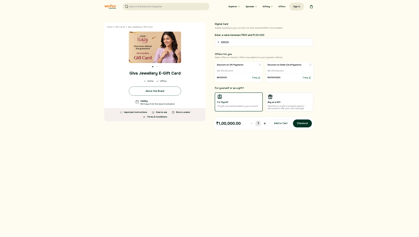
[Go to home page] (110, 6)
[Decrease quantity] (251, 123)
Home (109, 27)
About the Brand (155, 91)
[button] (152, 66)
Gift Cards (120, 27)
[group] (239, 72)
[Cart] (311, 6)
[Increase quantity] (264, 123)
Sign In (296, 6)
